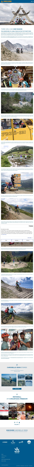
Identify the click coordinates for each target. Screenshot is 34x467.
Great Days (17, 32)
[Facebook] (17, 422)
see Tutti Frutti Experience (5, 358)
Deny (6, 240)
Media (2, 454)
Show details (29, 237)
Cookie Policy (30, 465)
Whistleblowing (22, 465)
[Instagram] (15, 422)
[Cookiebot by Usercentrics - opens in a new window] (29, 226)
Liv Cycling (11, 37)
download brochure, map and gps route (17, 357)
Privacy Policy (26, 465)
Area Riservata (18, 465)
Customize (16, 240)
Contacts (3, 457)
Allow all (27, 240)
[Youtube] (19, 422)
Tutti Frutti (4, 32)
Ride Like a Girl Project (11, 36)
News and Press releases (5, 459)
